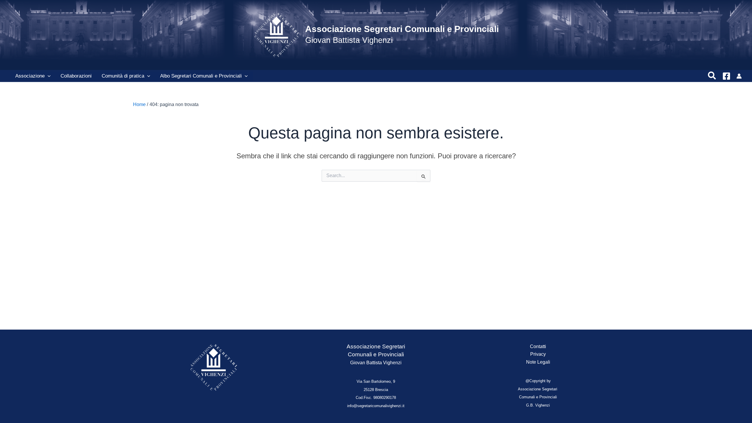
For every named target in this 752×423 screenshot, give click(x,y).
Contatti (538, 346)
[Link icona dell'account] (739, 76)
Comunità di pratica (123, 76)
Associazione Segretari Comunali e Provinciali (402, 29)
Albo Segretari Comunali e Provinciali (201, 76)
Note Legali (538, 362)
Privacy (538, 354)
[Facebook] (726, 76)
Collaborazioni (76, 76)
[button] (48, 76)
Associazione (30, 76)
